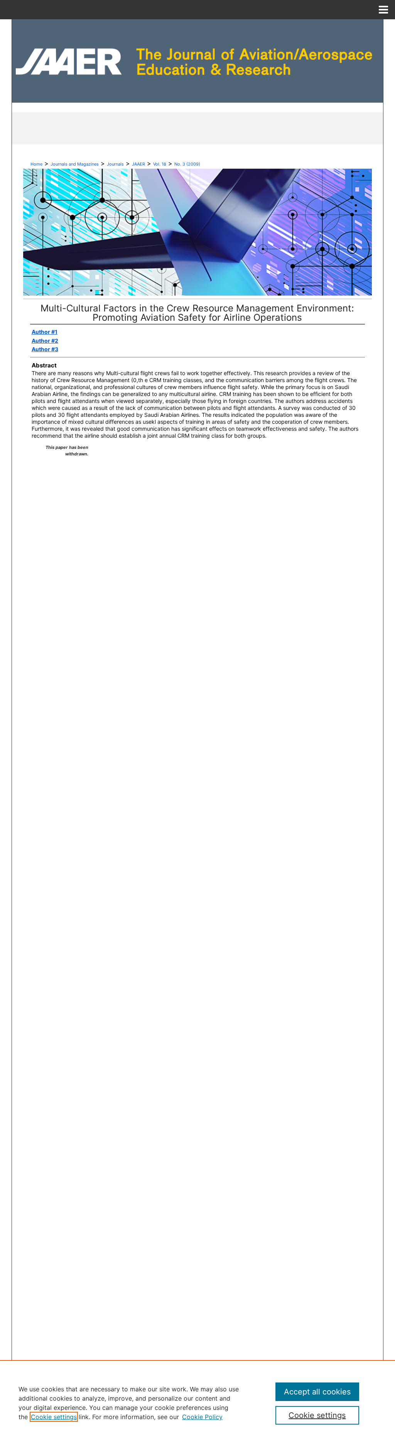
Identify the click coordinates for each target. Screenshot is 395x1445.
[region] (197, 1402)
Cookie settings (54, 1417)
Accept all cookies (317, 1391)
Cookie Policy (202, 1417)
